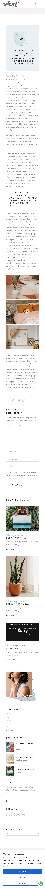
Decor (21, 787)
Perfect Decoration (27, 757)
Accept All (22, 871)
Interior (9, 792)
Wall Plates (10, 730)
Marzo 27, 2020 (22, 772)
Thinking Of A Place (27, 769)
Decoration (29, 787)
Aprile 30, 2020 (18, 535)
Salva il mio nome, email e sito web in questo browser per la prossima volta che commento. (23, 475)
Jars (7, 717)
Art (7, 787)
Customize (22, 877)
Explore (16, 790)
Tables (8, 724)
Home (33, 790)
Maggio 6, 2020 (18, 601)
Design (8, 790)
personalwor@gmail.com (17, 79)
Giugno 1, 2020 (12, 76)
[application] (22, 632)
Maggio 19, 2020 (18, 645)
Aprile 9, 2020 (21, 749)
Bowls (8, 714)
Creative (14, 787)
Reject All (22, 883)
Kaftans (9, 720)
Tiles (22, 76)
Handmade (24, 790)
